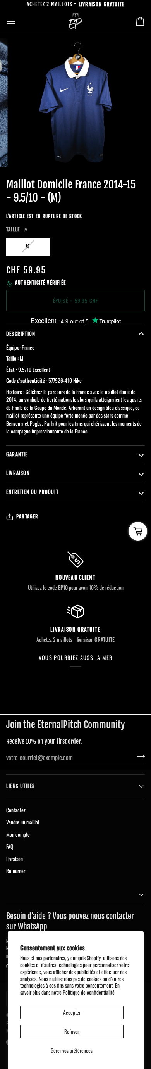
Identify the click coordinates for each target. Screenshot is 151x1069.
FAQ (9, 846)
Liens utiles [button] (20, 786)
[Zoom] (26, 152)
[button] (75, 895)
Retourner (15, 871)
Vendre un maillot (22, 822)
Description (20, 334)
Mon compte (18, 834)
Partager (27, 516)
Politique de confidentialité (89, 992)
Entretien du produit (32, 492)
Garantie (17, 454)
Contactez (16, 810)
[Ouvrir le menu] (17, 21)
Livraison (18, 473)
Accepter (72, 1012)
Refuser (71, 1031)
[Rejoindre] (138, 756)
